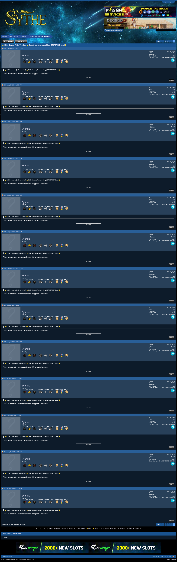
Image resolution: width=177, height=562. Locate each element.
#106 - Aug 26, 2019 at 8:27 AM (12, 231)
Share (171, 80)
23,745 (173, 52)
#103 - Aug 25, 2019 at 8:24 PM (12, 121)
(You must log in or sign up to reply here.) (14, 524)
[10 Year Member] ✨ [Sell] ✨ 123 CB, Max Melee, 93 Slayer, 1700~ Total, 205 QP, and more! (106, 528)
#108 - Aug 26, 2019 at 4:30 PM (12, 305)
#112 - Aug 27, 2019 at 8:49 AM (12, 452)
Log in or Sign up (168, 2)
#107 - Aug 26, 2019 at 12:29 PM (13, 268)
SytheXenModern (8, 556)
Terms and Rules (171, 559)
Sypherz (26, 55)
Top (170, 556)
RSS (173, 556)
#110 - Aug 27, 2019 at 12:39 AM (12, 378)
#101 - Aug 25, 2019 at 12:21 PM (13, 48)
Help (162, 556)
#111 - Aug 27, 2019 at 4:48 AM (12, 415)
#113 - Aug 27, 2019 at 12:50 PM (12, 488)
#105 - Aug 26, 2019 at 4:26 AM (12, 195)
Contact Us (156, 556)
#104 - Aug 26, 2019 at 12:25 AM (12, 158)
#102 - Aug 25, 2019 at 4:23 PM (12, 85)
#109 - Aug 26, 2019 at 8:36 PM (12, 342)
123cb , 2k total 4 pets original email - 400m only (55, 528)
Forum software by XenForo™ (17, 559)
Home (166, 556)
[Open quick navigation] (174, 36)
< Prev (158, 41)
